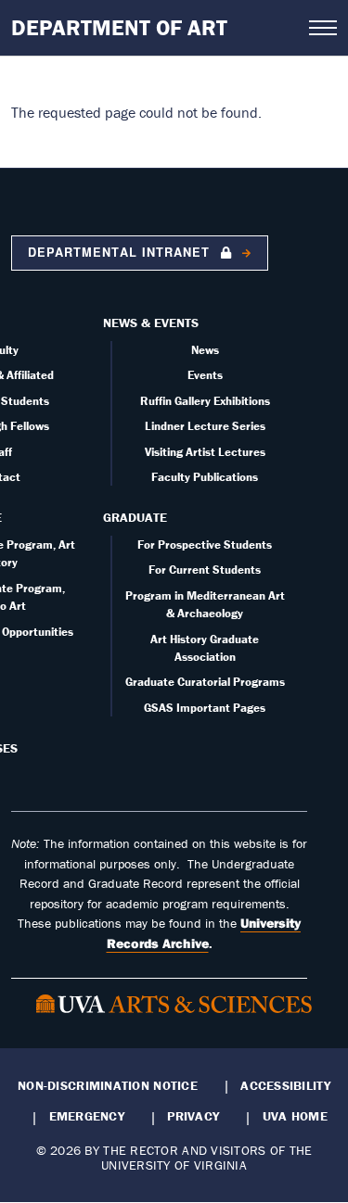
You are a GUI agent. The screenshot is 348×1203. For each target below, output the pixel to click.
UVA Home (295, 1115)
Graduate (135, 517)
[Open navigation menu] (323, 28)
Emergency (86, 1115)
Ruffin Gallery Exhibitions (205, 401)
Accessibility (285, 1085)
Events (205, 375)
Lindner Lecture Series (205, 426)
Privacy (193, 1115)
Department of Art (119, 27)
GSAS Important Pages (204, 707)
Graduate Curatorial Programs (205, 682)
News (205, 350)
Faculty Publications (204, 477)
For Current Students (204, 569)
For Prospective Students (204, 544)
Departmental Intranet (121, 252)
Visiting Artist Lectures (205, 452)
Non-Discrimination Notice (108, 1085)
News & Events (151, 322)
